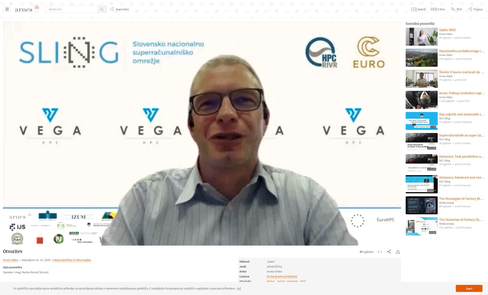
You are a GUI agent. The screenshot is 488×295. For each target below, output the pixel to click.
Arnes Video (10, 260)
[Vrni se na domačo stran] (29, 9)
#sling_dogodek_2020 (292, 281)
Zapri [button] (469, 288)
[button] (102, 9)
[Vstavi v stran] (380, 252)
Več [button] (239, 288)
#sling (270, 281)
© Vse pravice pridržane (282, 276)
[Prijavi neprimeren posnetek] (398, 252)
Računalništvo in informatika (72, 260)
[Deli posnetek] (389, 252)
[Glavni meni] (7, 9)
